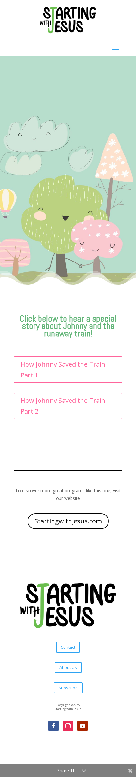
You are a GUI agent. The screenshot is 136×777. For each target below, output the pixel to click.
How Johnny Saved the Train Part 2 (63, 405)
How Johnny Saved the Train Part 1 (63, 369)
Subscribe (68, 688)
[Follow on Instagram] (68, 726)
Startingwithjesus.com (68, 521)
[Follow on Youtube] (82, 726)
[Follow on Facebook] (53, 726)
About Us (68, 667)
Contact (68, 647)
